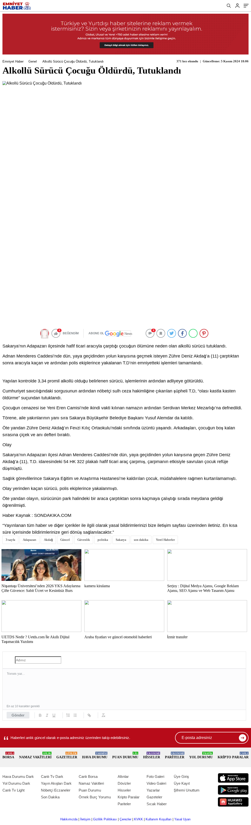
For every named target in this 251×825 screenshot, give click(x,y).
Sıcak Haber (157, 804)
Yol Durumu (201, 755)
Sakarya (121, 540)
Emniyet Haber (13, 61)
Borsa (8, 755)
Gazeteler (66, 755)
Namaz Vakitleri (35, 755)
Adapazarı (29, 540)
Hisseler (151, 755)
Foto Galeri (155, 776)
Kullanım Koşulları (159, 819)
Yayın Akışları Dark (56, 783)
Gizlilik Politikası (105, 819)
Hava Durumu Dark (18, 776)
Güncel (65, 540)
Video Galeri (156, 783)
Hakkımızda (68, 819)
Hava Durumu (94, 755)
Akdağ (48, 540)
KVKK (138, 819)
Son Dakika (50, 797)
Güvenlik (83, 540)
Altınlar (123, 776)
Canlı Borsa (88, 776)
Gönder (18, 715)
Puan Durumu (125, 755)
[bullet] (75, 715)
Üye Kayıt (182, 783)
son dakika (141, 540)
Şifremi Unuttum (187, 790)
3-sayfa (10, 540)
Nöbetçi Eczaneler (55, 790)
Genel (32, 61)
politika (103, 540)
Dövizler (124, 783)
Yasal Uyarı (182, 819)
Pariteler (174, 755)
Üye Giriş (181, 776)
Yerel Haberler (165, 540)
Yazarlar (153, 790)
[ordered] (68, 715)
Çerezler (125, 819)
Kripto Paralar (233, 755)
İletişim (85, 819)
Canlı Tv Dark (52, 776)
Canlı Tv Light (13, 790)
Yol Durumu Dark (16, 783)
